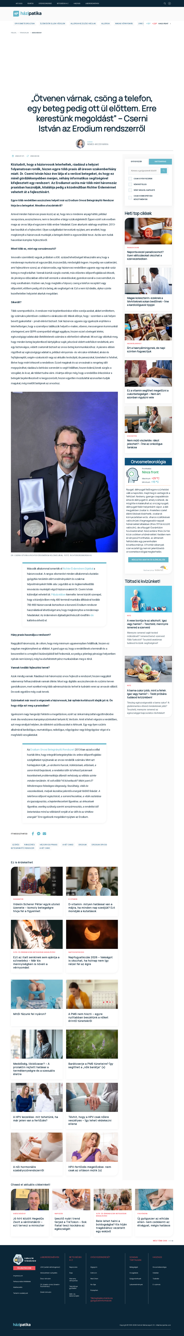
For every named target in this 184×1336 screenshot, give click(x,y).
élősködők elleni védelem (52, 24)
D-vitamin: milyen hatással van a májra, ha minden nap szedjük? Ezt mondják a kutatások (91, 907)
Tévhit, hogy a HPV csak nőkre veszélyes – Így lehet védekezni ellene (90, 1120)
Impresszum (18, 1276)
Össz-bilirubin (45, 1278)
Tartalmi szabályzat (20, 1293)
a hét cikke (45, 848)
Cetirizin (93, 1273)
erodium (83, 845)
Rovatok (30, 3)
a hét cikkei (68, 845)
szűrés (15, 845)
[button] (50, 1258)
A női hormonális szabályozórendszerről (28, 1168)
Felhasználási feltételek (22, 1281)
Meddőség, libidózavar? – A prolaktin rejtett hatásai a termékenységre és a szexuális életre (34, 1069)
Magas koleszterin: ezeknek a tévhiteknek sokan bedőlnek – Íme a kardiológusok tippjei (148, 301)
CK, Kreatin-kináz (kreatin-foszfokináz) (50, 1285)
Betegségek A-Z (62, 3)
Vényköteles (140, 184)
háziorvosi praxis (48, 845)
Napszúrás (73, 1267)
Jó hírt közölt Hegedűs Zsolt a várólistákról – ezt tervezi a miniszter (28, 1222)
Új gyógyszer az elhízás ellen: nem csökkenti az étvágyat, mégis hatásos (153, 1222)
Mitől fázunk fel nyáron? (29, 1014)
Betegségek (134, 1267)
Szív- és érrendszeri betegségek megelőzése (34, 952)
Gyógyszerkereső (45, 3)
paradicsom (133, 248)
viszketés (132, 436)
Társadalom (24, 33)
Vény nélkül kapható (144, 190)
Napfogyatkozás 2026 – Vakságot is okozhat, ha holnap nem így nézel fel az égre (90, 960)
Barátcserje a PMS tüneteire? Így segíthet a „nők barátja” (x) (90, 1065)
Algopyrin (93, 1267)
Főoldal (14, 33)
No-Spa (93, 1284)
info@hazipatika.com (163, 1325)
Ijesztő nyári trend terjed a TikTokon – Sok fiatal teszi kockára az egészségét (71, 1224)
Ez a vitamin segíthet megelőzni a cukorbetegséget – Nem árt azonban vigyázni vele (147, 394)
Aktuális (19, 3)
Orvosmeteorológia (25, 24)
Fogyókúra (142, 1214)
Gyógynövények (135, 1278)
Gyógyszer (136, 162)
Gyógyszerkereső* (100, 1257)
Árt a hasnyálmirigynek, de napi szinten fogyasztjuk (146, 349)
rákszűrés (29, 845)
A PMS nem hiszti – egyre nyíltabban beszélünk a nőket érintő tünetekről (88, 1017)
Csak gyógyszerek (143, 179)
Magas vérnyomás (124, 24)
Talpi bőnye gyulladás (73, 1287)
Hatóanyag (160, 162)
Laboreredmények (92, 3)
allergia (105, 24)
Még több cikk (160, 1241)
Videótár (156, 1273)
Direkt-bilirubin (45, 1292)
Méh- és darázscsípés (74, 1295)
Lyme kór (142, 24)
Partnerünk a (148, 570)
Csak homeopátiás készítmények (143, 197)
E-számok (156, 1284)
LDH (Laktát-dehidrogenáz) (50, 1267)
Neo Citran (94, 1278)
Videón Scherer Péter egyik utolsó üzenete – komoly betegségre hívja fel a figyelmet (36, 907)
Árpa (71, 1273)
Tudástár (156, 1278)
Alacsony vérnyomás (73, 1279)
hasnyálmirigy (134, 344)
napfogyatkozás (76, 952)
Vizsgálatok (134, 1273)
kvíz (129, 616)
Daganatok (18, 899)
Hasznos (77, 3)
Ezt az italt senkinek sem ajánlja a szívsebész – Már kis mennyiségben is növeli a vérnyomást (36, 962)
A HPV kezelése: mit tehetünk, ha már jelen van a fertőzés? (35, 1118)
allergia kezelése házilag (83, 24)
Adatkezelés (17, 1287)
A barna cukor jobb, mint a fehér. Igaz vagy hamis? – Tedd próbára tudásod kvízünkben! (146, 694)
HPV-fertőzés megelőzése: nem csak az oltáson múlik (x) (89, 1168)
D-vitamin (72, 899)
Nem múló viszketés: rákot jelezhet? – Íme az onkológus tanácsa (144, 444)
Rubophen (94, 1290)
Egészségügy (19, 1214)
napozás (59, 1214)
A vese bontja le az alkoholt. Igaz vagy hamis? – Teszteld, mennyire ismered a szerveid (147, 624)
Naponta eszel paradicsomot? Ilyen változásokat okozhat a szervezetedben (145, 255)
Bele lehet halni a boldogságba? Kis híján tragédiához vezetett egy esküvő (111, 1226)
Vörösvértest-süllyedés (48, 1273)
